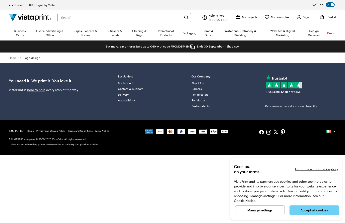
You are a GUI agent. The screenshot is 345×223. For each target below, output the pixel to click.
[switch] (327, 4)
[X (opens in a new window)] (276, 133)
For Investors (199, 94)
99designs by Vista (42, 5)
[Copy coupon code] (192, 46)
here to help (36, 90)
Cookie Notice (244, 200)
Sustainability (200, 106)
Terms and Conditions (80, 130)
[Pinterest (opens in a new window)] (283, 132)
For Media (198, 100)
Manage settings (260, 210)
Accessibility (126, 100)
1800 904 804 (17, 130)
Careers (196, 88)
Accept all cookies (314, 210)
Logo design (32, 57)
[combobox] (121, 17)
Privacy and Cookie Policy (50, 130)
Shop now (233, 46)
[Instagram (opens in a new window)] (268, 133)
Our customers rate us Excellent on (291, 106)
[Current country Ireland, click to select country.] (331, 131)
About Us (197, 83)
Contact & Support (130, 88)
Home (13, 57)
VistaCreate (16, 5)
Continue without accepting (316, 169)
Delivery (123, 94)
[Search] (186, 18)
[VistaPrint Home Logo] (30, 17)
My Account (126, 83)
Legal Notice (102, 130)
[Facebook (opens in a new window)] (261, 133)
